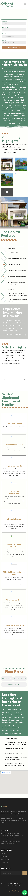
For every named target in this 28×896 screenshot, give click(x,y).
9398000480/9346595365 (8, 843)
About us (4, 856)
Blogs (3, 853)
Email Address (6, 27)
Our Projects (5, 859)
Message (4, 40)
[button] (24, 4)
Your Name (5, 21)
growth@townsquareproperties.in (11, 841)
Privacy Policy (5, 862)
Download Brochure (14, 47)
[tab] (7, 678)
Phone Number (6, 33)
